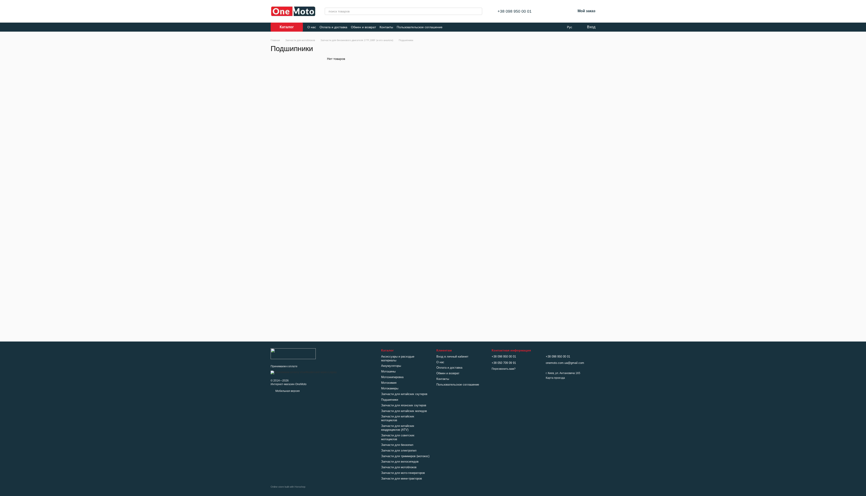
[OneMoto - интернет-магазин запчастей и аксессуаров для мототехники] (293, 353)
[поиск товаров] (478, 11)
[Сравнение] (548, 11)
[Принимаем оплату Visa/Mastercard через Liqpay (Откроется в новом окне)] (304, 372)
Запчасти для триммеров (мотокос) (405, 456)
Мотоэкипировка (392, 377)
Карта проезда (555, 377)
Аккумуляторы (391, 365)
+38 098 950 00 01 (514, 11)
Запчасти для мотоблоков (399, 467)
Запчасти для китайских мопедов (404, 411)
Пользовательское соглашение (419, 27)
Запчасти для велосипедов (400, 461)
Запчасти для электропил (399, 450)
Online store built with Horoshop (288, 486)
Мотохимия (388, 382)
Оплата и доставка (333, 27)
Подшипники (389, 399)
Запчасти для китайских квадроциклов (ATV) (397, 427)
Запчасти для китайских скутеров (404, 394)
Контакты (386, 27)
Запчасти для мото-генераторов (403, 473)
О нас (311, 27)
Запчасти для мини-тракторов (401, 478)
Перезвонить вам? (504, 368)
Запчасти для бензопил (397, 445)
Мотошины (388, 371)
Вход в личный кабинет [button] (452, 356)
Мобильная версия (287, 391)
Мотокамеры (389, 388)
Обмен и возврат (363, 27)
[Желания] (560, 11)
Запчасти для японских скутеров (403, 405)
